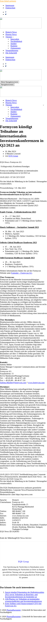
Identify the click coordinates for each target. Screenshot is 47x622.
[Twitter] (6, 14)
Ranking (14, 46)
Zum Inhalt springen (8, 1)
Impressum (10, 5)
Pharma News (11, 34)
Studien (14, 44)
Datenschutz (10, 8)
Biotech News (11, 32)
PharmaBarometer (14, 610)
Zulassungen (16, 48)
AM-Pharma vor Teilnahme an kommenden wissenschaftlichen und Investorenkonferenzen (23, 600)
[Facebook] (6, 12)
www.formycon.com (36, 383)
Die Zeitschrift (11, 53)
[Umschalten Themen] (43, 105)
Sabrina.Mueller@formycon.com (13, 383)
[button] (13, 37)
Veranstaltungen (12, 50)
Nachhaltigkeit (16, 41)
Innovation (15, 39)
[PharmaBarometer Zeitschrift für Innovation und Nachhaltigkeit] (21, 28)
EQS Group (13, 156)
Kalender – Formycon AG (21, 273)
